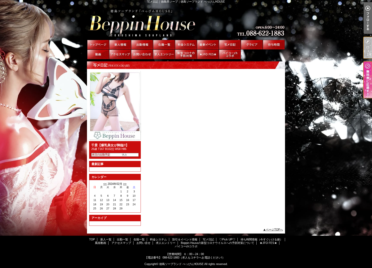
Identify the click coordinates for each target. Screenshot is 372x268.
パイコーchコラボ (230, 54)
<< (105, 183)
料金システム (186, 45)
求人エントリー (164, 54)
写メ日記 (230, 45)
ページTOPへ (274, 229)
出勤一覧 (142, 45)
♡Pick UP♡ (252, 45)
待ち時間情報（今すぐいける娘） (274, 45)
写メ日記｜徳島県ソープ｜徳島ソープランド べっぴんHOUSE (186, 21)
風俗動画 (98, 54)
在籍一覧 (164, 45)
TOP (98, 45)
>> (125, 183)
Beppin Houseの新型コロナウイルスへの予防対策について (186, 54)
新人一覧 (120, 45)
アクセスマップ (120, 54)
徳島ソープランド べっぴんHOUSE (181, 264)
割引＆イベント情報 (208, 45)
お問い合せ (142, 54)
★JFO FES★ (208, 54)
